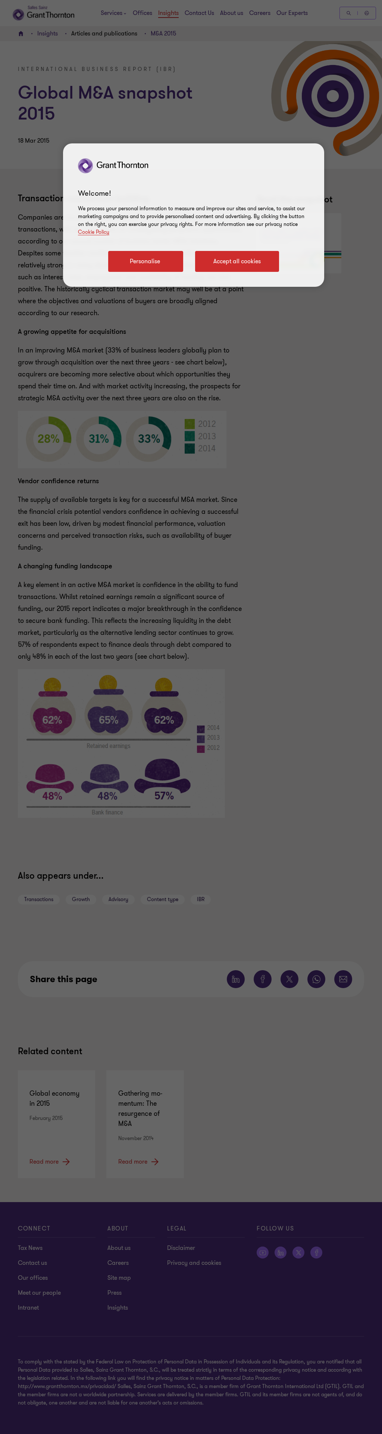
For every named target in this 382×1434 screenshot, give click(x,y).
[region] (193, 215)
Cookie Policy (93, 232)
